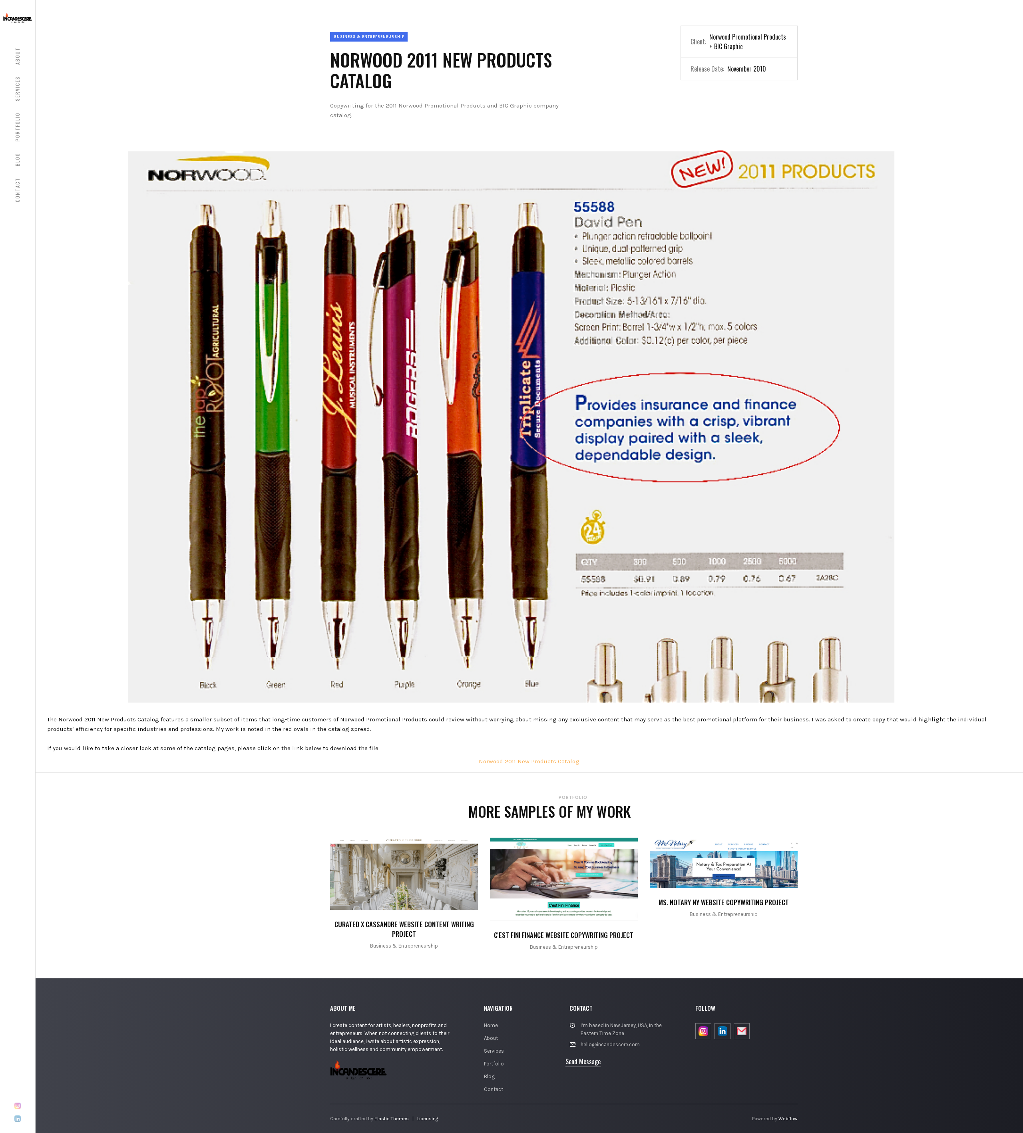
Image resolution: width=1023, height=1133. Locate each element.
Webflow (788, 1118)
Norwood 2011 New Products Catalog (529, 761)
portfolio (17, 126)
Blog (489, 1076)
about (17, 56)
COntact (17, 189)
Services (494, 1051)
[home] (17, 17)
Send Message (583, 1061)
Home (491, 1025)
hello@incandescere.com (610, 1044)
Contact (493, 1089)
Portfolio (494, 1064)
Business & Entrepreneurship (369, 37)
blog (17, 159)
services (17, 88)
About (491, 1038)
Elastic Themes (391, 1118)
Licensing (427, 1118)
